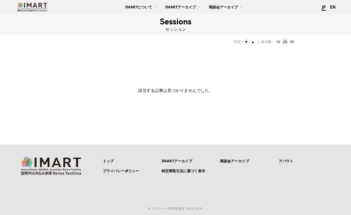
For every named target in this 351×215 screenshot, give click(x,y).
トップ (108, 160)
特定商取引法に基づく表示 (183, 170)
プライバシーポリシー (121, 170)
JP (324, 7)
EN (333, 7)
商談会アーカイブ (234, 160)
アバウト (286, 160)
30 (292, 41)
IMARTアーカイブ (177, 160)
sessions (175, 21)
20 (285, 41)
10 (278, 41)
